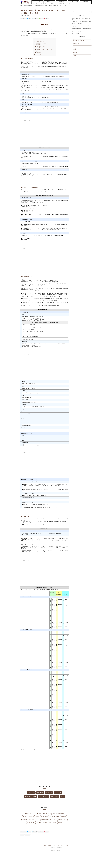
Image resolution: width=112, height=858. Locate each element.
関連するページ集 (37, 54)
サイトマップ (56, 845)
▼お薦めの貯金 (38, 52)
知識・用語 (27, 15)
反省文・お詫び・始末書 (30, 796)
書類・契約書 (40, 792)
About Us (50, 845)
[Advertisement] (44, 131)
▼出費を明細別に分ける (40, 46)
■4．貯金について (38, 51)
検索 (90, 11)
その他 (22, 15)
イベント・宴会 (57, 792)
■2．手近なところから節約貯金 (40, 43)
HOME (45, 845)
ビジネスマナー (31, 792)
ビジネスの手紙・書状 (44, 796)
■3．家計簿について (38, 44)
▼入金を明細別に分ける (40, 47)
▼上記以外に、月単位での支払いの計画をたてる (45, 49)
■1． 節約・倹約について (39, 41)
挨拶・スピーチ (54, 796)
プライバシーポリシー (65, 845)
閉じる (45, 39)
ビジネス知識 (49, 792)
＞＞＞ (62, 76)
